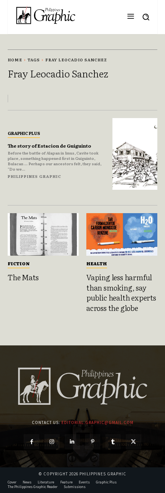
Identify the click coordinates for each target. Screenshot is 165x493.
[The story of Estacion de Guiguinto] (134, 154)
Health (96, 263)
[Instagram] (52, 441)
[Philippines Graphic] (46, 15)
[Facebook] (31, 441)
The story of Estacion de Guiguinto (49, 145)
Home (15, 59)
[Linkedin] (72, 441)
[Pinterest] (92, 441)
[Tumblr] (113, 441)
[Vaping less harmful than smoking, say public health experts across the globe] (121, 234)
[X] (133, 441)
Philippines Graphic (34, 176)
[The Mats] (43, 234)
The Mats (23, 277)
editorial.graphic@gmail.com (97, 422)
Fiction (19, 263)
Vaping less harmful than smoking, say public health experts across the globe (121, 292)
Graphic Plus (24, 133)
